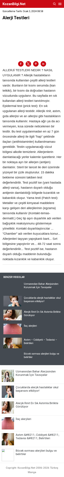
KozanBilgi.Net (14, 4)
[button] (21, 64)
